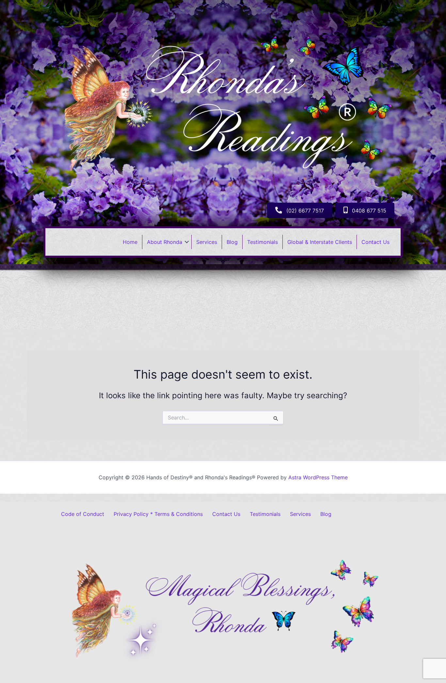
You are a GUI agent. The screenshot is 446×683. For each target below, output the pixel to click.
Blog (232, 242)
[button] (186, 242)
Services (206, 242)
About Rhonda (164, 242)
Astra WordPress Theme (318, 477)
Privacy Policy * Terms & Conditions (158, 514)
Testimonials (262, 242)
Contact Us (375, 242)
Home (130, 242)
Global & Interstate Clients (319, 242)
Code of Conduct (82, 514)
